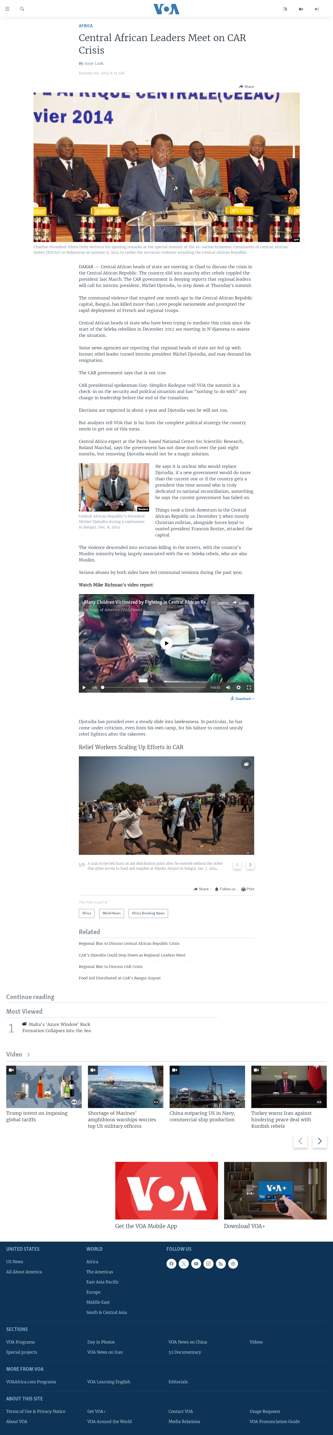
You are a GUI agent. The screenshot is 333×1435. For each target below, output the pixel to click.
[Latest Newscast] (317, 9)
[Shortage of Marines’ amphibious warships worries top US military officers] (125, 1087)
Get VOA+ (96, 1411)
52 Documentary (185, 1352)
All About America (24, 1271)
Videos (256, 1342)
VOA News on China (188, 1342)
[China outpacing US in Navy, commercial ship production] (207, 1087)
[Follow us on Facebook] (171, 1263)
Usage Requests (265, 1411)
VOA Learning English (108, 1381)
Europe (93, 1292)
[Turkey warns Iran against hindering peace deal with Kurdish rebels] (289, 1087)
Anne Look (93, 63)
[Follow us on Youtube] (196, 1263)
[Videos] (301, 9)
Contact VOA (181, 1411)
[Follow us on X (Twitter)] (184, 1263)
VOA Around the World (109, 1421)
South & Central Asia (106, 1312)
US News (14, 1261)
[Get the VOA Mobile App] (166, 1191)
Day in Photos (101, 1342)
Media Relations (184, 1421)
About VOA (16, 1421)
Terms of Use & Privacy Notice (35, 1411)
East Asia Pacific (102, 1282)
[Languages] (285, 9)
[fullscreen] (249, 687)
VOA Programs (20, 1342)
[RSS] (221, 1263)
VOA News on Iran (105, 1352)
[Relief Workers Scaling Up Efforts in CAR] (166, 805)
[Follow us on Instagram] (208, 1263)
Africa (86, 26)
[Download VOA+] (275, 1191)
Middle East (98, 1302)
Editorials (178, 1381)
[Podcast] (233, 1263)
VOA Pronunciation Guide (275, 1421)
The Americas (99, 1271)
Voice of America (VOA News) (115, 609)
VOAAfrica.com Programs (31, 1381)
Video (14, 1054)
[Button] (246, 86)
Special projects (21, 1352)
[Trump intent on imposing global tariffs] (44, 1087)
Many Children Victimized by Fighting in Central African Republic (151, 602)
